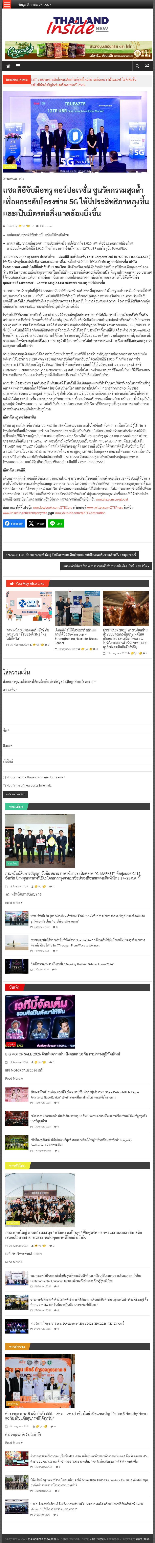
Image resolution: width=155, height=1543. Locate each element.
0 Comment (46, 226)
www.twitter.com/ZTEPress (105, 507)
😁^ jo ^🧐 (38, 644)
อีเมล (7, 746)
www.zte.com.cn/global (112, 499)
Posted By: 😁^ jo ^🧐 (18, 226)
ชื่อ (6, 730)
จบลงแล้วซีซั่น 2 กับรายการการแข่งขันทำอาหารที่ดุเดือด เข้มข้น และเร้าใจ (105, 566)
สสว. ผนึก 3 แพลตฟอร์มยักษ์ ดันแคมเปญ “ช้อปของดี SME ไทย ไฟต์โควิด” (27, 634)
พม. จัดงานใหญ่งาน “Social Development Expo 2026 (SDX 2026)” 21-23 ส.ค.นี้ (77, 1323)
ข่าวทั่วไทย (10, 166)
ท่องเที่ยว (12, 863)
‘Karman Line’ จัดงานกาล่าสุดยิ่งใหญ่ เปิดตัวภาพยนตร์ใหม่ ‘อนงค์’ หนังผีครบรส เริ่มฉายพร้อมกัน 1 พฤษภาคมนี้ (72, 555)
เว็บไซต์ (8, 761)
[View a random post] (147, 65)
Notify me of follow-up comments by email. (36, 777)
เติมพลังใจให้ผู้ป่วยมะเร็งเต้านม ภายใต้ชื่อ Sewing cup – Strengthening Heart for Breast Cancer (76, 636)
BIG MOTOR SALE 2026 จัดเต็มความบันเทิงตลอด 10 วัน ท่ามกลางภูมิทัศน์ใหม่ (62, 1054)
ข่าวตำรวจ (13, 1403)
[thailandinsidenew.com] (8, 66)
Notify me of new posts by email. (29, 785)
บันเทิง (11, 1044)
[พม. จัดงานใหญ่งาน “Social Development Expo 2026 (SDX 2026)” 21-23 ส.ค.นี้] (16, 1325)
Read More (13, 902)
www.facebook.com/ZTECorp (52, 507)
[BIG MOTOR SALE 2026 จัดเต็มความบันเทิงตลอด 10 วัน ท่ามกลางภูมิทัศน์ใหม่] (40, 1021)
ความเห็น (10, 689)
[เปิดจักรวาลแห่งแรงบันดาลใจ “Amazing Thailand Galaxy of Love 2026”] (16, 966)
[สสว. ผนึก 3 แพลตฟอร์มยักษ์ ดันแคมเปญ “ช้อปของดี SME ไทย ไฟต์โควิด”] (29, 608)
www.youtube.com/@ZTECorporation (80, 512)
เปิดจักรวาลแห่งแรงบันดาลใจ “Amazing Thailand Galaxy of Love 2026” (72, 964)
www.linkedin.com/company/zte (25, 512)
